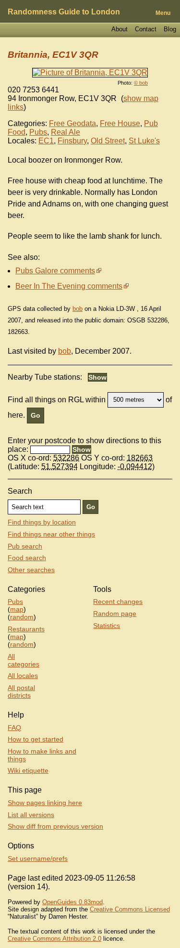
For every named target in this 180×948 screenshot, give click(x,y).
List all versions (31, 815)
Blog (170, 29)
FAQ (14, 727)
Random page (114, 613)
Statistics (106, 625)
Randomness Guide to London (64, 12)
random (22, 617)
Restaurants (26, 629)
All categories (23, 660)
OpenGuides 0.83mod (72, 902)
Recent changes (118, 601)
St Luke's (144, 141)
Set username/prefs (38, 858)
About (119, 29)
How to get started (35, 739)
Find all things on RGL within (57, 399)
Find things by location (42, 522)
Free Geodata (72, 123)
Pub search (25, 546)
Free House (120, 123)
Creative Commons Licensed (130, 909)
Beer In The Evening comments (68, 286)
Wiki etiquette (28, 770)
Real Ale (65, 132)
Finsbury (72, 141)
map (17, 609)
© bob (141, 83)
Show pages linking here (45, 803)
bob (77, 308)
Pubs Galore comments (55, 271)
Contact (145, 29)
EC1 (46, 141)
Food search (27, 558)
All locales (23, 675)
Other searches (31, 570)
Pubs (38, 132)
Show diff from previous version (55, 826)
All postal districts (21, 691)
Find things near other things (51, 534)
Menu (163, 13)
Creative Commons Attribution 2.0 (54, 938)
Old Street (108, 141)
